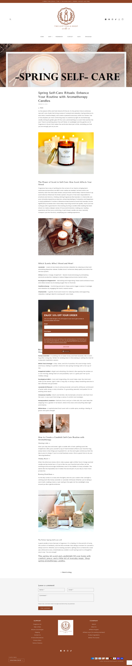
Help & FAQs (37, 627)
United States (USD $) (15, 660)
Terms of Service (37, 643)
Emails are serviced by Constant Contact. (58, 342)
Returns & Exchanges (37, 629)
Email (46, 323)
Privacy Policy (37, 640)
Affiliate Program (94, 629)
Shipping (37, 632)
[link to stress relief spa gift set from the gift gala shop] (66, 533)
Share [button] (41, 108)
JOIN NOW (66, 346)
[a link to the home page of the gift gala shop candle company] (66, 175)
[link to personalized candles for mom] (66, 256)
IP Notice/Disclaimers (37, 637)
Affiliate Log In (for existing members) (94, 632)
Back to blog (67, 572)
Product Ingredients (94, 635)
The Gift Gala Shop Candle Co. (110, 661)
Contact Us (37, 635)
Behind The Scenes (93, 637)
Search (94, 624)
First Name (47, 331)
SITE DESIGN (120, 661)
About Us (93, 627)
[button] (10, 19)
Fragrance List (37, 624)
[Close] (88, 313)
